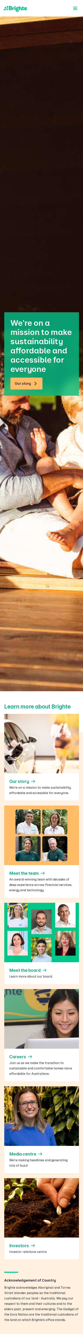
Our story (23, 383)
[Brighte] (15, 8)
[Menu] (75, 8)
